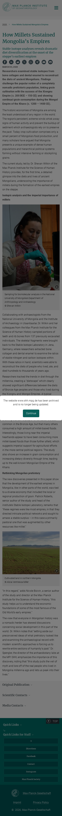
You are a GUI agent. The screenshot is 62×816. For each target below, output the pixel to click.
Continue (31, 413)
